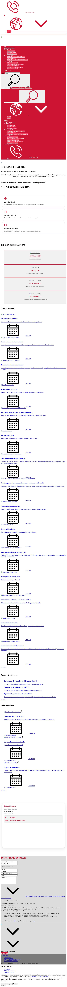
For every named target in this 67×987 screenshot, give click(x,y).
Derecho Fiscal (11, 51)
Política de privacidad (9, 970)
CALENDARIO (11, 58)
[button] (28, 29)
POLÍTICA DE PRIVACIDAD (12, 959)
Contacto (4, 953)
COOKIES (3, 985)
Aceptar (3, 984)
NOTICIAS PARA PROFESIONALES (17, 60)
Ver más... (3, 667)
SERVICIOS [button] (7, 49)
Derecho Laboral (11, 52)
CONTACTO (7, 70)
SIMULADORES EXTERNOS (15, 64)
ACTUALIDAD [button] (8, 55)
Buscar (2, 73)
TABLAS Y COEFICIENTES (15, 67)
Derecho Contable (12, 54)
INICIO (6, 46)
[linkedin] (4, 15)
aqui (34, 921)
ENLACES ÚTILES (12, 68)
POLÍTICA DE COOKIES (11, 961)
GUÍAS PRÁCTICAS (13, 65)
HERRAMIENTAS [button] (9, 61)
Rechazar (15, 984)
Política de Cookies (9, 972)
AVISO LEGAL (8, 958)
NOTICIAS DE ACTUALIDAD (16, 57)
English (9, 32)
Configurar (9, 984)
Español (9, 31)
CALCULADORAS (12, 63)
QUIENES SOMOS (9, 48)
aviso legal (15, 921)
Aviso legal (7, 969)
